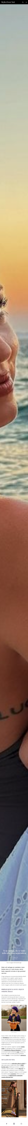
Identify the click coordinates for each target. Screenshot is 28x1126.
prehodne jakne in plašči (18, 1063)
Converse (13, 1074)
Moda (14, 947)
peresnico (23, 1055)
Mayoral (21, 1068)
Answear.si (6, 1037)
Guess (7, 1055)
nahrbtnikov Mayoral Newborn (12, 1050)
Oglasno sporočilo (13, 957)
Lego (18, 1052)
